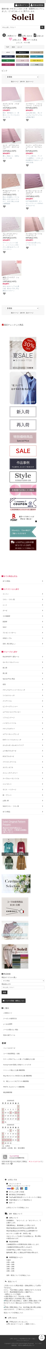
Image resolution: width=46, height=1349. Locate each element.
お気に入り (16, 40)
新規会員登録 (38, 5)
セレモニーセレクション (11, 662)
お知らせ (40, 36)
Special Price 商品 (9, 679)
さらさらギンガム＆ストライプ (13, 745)
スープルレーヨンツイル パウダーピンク (35, 234)
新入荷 (5, 668)
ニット (5, 605)
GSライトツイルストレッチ (12, 740)
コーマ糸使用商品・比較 (11, 1053)
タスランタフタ (8, 767)
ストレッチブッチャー (10, 773)
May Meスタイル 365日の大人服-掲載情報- (17, 1076)
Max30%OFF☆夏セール (11, 657)
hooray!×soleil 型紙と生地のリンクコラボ (17, 1065)
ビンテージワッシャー (10, 706)
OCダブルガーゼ (8, 756)
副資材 (5, 621)
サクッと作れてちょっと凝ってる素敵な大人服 (19, 1059)
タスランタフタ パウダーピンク (11, 104)
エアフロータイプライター (12, 712)
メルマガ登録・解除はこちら (14, 1001)
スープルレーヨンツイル (11, 778)
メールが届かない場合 (10, 1029)
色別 (13, 47)
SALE (4, 627)
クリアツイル (7, 701)
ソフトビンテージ (9, 717)
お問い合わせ (27, 36)
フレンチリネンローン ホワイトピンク (11, 234)
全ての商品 (6, 581)
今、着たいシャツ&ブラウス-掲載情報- (16, 1081)
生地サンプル (7, 638)
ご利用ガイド (11, 36)
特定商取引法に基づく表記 (27, 1338)
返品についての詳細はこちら (13, 1312)
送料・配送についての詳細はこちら (18, 1275)
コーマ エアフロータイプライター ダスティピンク (11, 147)
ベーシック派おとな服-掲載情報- (14, 1070)
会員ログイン (22, 5)
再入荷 (5, 673)
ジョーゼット (7, 784)
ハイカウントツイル (9, 723)
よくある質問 (7, 1024)
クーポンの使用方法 (10, 1018)
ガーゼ (5, 610)
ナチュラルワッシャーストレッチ (14, 690)
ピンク (20, 47)
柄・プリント (7, 795)
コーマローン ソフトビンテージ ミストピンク (34, 104)
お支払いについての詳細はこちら (17, 1207)
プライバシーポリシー (22, 1340)
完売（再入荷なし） (9, 644)
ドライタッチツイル (9, 762)
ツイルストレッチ (9, 695)
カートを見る (32, 40)
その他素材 (6, 616)
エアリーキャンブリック (11, 734)
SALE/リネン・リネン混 (11, 806)
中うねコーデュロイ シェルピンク (11, 191)
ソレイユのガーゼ (9, 1048)
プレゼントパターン (9, 633)
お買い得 (6, 800)
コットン (6, 594)
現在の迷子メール (9, 1035)
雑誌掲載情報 (7, 1092)
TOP (7, 47)
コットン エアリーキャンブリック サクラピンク (34, 147)
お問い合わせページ (13, 1324)
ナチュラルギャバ (9, 728)
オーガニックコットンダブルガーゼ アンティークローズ (34, 192)
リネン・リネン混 (9, 599)
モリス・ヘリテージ (9, 789)
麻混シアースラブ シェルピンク (11, 278)
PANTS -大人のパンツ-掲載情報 (13, 1087)
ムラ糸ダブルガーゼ (9, 751)
